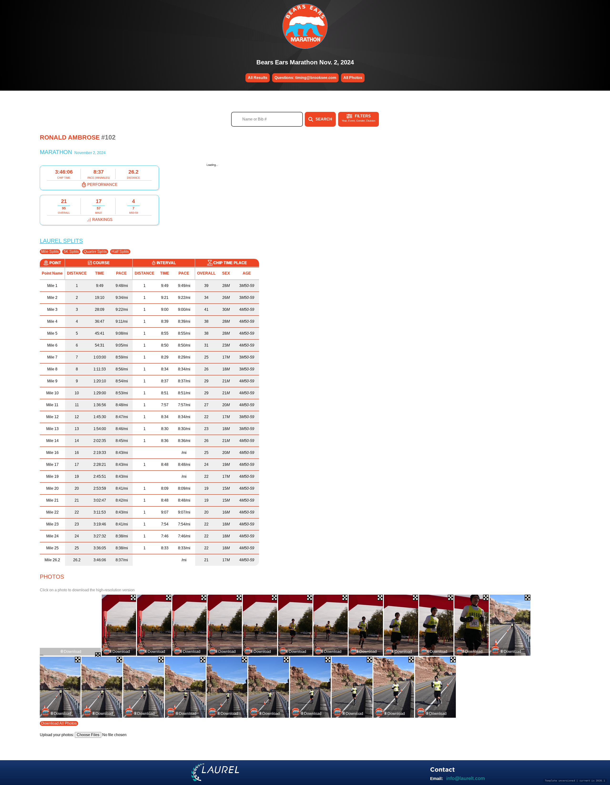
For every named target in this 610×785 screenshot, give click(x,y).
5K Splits (71, 252)
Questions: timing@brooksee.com (305, 78)
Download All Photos (59, 723)
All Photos (352, 78)
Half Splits (120, 252)
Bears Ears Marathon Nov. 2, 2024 (305, 62)
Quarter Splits (95, 252)
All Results (257, 78)
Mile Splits (50, 252)
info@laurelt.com (465, 778)
